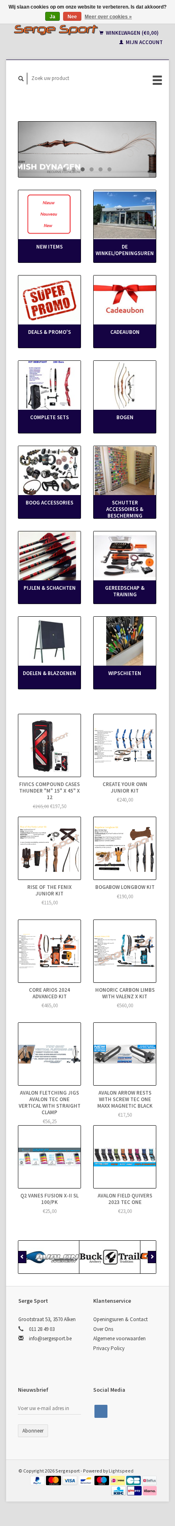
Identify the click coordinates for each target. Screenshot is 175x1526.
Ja (52, 17)
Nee (72, 17)
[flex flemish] (87, 149)
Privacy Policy (109, 1348)
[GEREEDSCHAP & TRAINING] (125, 556)
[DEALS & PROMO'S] (49, 300)
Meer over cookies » (108, 17)
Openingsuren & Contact (120, 1319)
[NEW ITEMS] (49, 215)
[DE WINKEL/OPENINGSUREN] (125, 215)
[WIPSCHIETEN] (125, 641)
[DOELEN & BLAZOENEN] (49, 641)
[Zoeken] (21, 78)
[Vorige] (22, 1257)
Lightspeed (121, 1471)
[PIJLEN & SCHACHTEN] (49, 556)
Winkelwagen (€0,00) (132, 32)
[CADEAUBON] (125, 300)
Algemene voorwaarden (119, 1338)
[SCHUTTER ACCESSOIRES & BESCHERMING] (125, 470)
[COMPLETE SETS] (49, 385)
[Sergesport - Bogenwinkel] (55, 29)
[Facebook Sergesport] (100, 1411)
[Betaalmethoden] (38, 1480)
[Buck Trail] (109, 1257)
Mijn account (144, 42)
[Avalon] (48, 1257)
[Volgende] (152, 1257)
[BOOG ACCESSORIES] (49, 470)
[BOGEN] (125, 385)
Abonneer (33, 1430)
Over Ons (103, 1329)
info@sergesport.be (50, 1338)
